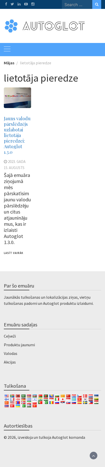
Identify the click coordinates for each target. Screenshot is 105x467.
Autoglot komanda (68, 437)
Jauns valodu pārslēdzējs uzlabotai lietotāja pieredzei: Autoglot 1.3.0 (17, 135)
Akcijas (10, 362)
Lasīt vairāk (13, 253)
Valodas (10, 353)
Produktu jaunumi (19, 344)
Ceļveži (10, 336)
